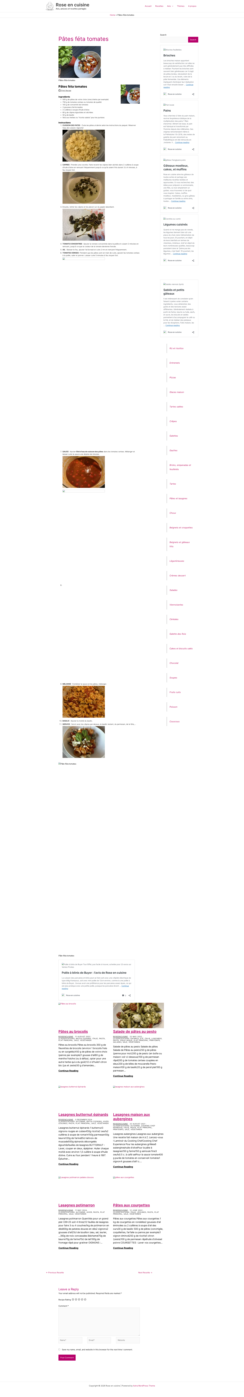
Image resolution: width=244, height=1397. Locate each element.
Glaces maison (177, 392)
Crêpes (173, 421)
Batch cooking (83, 1038)
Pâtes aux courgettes (131, 1205)
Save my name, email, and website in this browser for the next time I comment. (97, 1349)
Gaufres (173, 450)
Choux (173, 513)
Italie (95, 1038)
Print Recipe (66, 91)
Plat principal (65, 1040)
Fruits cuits (175, 692)
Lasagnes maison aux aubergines (131, 1116)
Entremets (175, 363)
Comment (63, 1306)
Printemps (154, 1040)
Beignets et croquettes (181, 527)
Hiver (106, 1121)
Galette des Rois (178, 634)
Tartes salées (176, 406)
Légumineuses (177, 561)
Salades (117, 1042)
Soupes (173, 677)
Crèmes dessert (178, 575)
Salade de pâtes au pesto (134, 1031)
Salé (76, 1040)
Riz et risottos (177, 348)
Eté (141, 1038)
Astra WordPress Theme (144, 1386)
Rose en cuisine (72, 4)
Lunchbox (156, 1038)
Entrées (135, 1038)
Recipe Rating (64, 1299)
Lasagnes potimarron (76, 1205)
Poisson (173, 707)
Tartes (173, 484)
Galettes (174, 436)
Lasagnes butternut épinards (83, 1114)
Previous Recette (55, 1272)
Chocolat (174, 663)
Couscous (175, 721)
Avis (169, 6)
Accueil (148, 6)
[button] (172, 6)
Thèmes (180, 6)
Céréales (174, 619)
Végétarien (86, 1040)
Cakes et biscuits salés (181, 648)
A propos (192, 6)
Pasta (102, 1038)
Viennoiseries (176, 604)
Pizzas (173, 377)
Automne (80, 1121)
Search (163, 35)
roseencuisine (65, 1037)
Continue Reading (68, 1070)
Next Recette (145, 1272)
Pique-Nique (126, 1040)
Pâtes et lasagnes (178, 498)
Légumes (62, 1123)
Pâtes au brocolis (73, 1031)
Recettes (159, 6)
